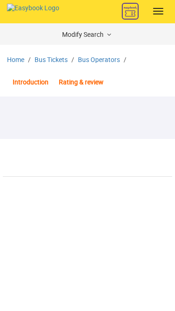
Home (15, 60)
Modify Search (83, 35)
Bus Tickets (51, 60)
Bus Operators (99, 60)
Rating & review (81, 82)
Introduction (31, 82)
